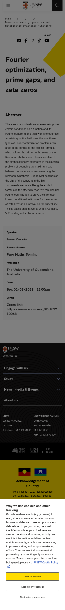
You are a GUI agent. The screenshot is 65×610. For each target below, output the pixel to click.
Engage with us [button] (16, 368)
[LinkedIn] (19, 40)
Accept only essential (32, 586)
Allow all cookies (32, 576)
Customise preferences (32, 597)
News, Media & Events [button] (21, 389)
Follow (47, 35)
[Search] (57, 5)
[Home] (32, 6)
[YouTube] (46, 40)
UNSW (8, 18)
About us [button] (11, 400)
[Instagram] (33, 40)
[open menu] (8, 5)
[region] (32, 554)
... (25, 18)
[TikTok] (39, 40)
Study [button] (8, 379)
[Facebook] (26, 40)
